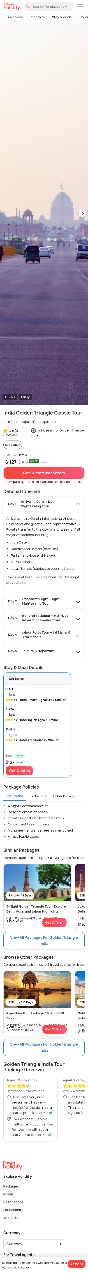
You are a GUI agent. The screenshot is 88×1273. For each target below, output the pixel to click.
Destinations (13, 1202)
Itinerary (37, 17)
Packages (11, 1186)
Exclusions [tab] (38, 796)
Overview (15, 17)
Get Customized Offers (44, 472)
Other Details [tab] (63, 796)
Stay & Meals (62, 17)
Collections (12, 1210)
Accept (76, 1263)
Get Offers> (54, 922)
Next (82, 213)
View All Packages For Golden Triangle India (44, 940)
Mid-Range (12, 445)
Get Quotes (19, 770)
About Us (10, 1217)
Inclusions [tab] (15, 796)
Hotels (8, 1194)
